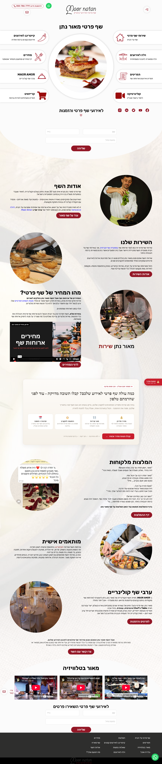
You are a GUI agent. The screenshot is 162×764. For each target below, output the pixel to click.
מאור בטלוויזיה (144, 747)
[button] (155, 757)
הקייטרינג (59, 547)
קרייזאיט (30, 94)
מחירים (27, 55)
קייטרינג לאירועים (24, 35)
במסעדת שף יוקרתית (109, 247)
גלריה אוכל (145, 752)
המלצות (121, 738)
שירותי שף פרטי (136, 35)
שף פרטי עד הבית (142, 738)
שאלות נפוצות (119, 747)
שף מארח (96, 742)
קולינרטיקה (134, 94)
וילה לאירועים (138, 55)
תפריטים (135, 74)
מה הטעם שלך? (93, 752)
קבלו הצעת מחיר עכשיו (118, 436)
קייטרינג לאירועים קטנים (114, 742)
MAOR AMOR (26, 74)
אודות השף (95, 747)
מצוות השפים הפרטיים (24, 301)
